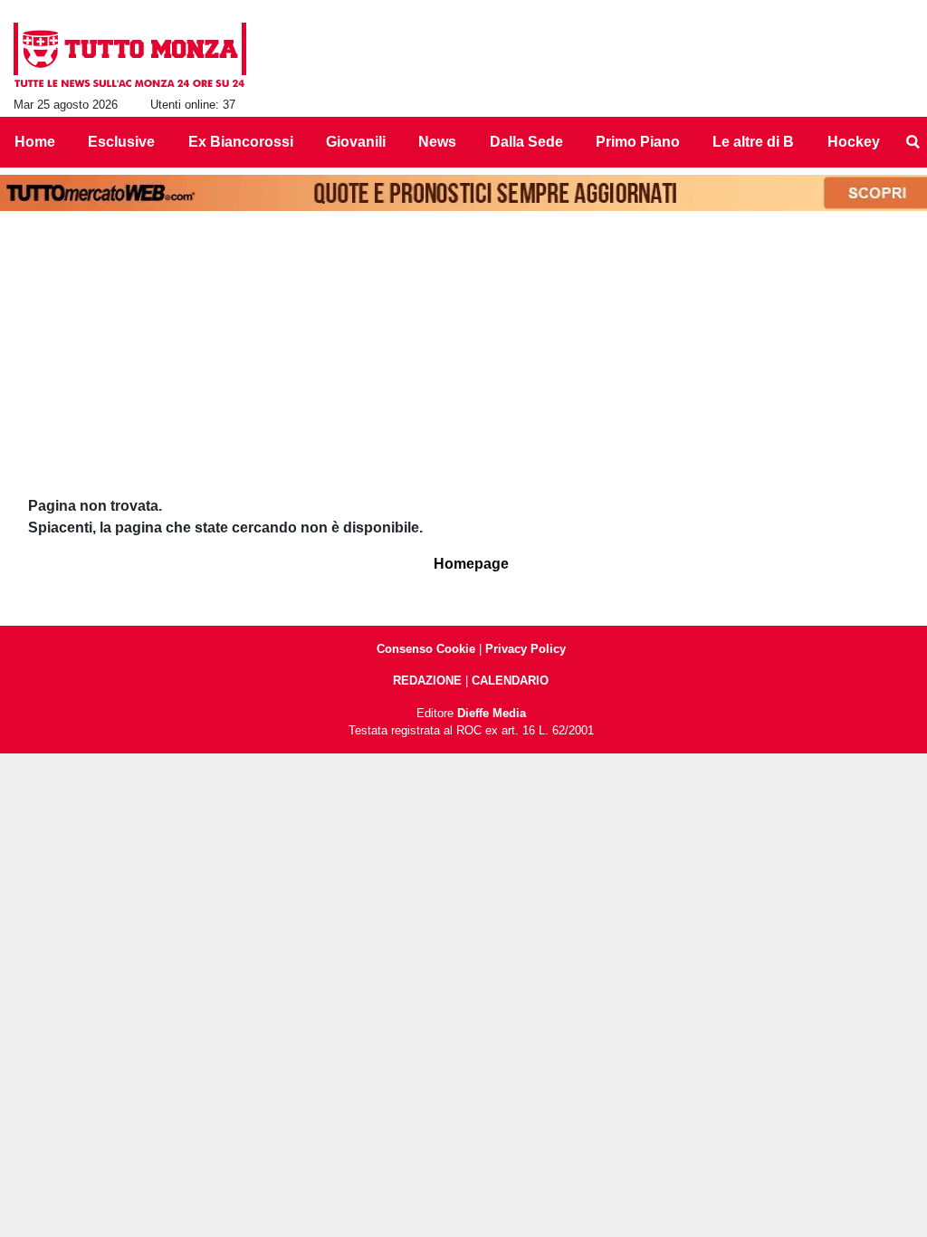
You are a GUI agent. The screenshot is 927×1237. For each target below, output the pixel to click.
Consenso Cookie (426, 649)
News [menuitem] (437, 141)
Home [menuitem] (34, 141)
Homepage (471, 563)
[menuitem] (912, 142)
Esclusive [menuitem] (121, 141)
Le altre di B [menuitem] (753, 141)
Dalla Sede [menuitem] (526, 141)
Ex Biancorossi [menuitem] (240, 141)
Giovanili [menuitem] (356, 141)
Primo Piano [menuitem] (638, 141)
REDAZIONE (427, 680)
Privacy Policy (525, 649)
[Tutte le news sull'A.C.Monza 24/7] (130, 55)
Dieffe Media (491, 713)
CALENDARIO (510, 680)
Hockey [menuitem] (853, 141)
